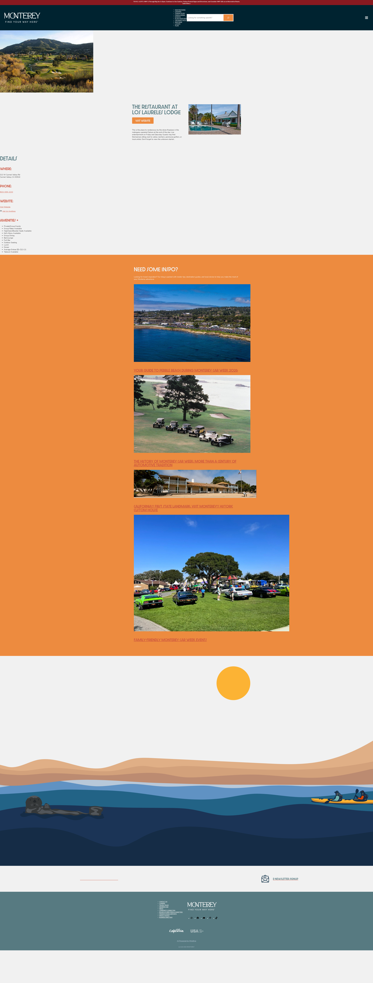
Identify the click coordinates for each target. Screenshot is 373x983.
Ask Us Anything (9, 211)
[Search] (228, 17)
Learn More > (187, 3)
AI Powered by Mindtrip (186, 941)
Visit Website (5, 207)
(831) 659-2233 (6, 192)
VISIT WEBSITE (142, 120)
